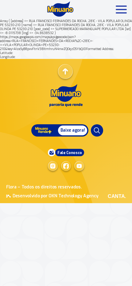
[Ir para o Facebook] (66, 166)
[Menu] (97, 130)
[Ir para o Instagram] (53, 166)
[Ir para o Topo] (65, 71)
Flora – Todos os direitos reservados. (44, 187)
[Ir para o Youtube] (79, 166)
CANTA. (117, 196)
